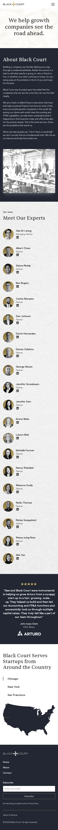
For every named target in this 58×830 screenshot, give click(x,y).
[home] (13, 4)
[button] (52, 4)
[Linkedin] (17, 237)
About (6, 767)
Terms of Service (10, 815)
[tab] (29, 679)
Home (6, 762)
